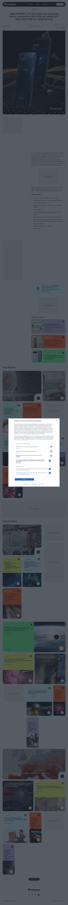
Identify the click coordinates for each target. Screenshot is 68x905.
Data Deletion (26, 484)
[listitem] (34, 443)
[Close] (57, 421)
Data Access (34, 484)
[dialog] (34, 452)
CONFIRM (24, 479)
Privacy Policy (41, 484)
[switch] (50, 447)
